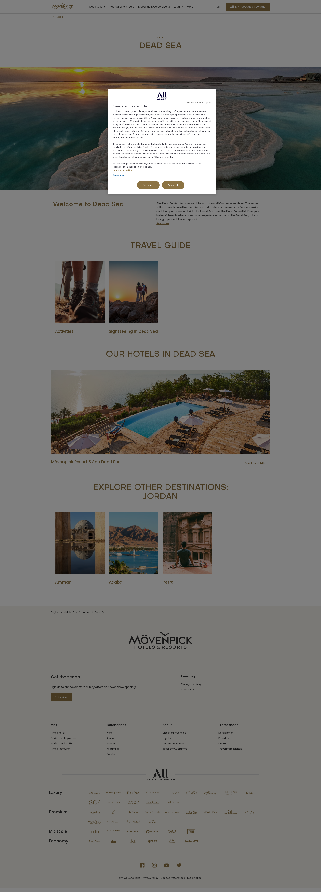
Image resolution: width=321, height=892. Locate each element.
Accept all (173, 185)
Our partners (118, 175)
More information (122, 170)
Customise (148, 185)
